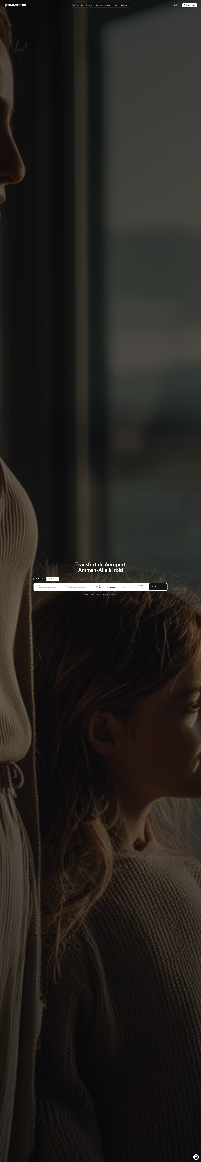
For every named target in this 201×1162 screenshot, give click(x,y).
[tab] (40, 579)
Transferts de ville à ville (94, 5)
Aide (116, 5)
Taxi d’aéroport (77, 5)
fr (177, 5)
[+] (145, 587)
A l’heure (108, 5)
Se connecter (190, 5)
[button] (106, 586)
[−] (139, 587)
